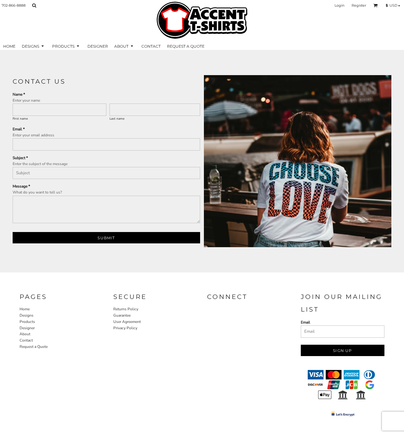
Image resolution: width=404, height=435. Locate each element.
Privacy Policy (125, 328)
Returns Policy (125, 309)
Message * (21, 186)
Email (305, 322)
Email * (19, 129)
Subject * (20, 157)
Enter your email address (33, 135)
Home (25, 309)
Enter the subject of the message (40, 163)
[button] (34, 5)
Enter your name (26, 100)
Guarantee (122, 315)
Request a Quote (34, 346)
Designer (27, 328)
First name (20, 118)
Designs (26, 315)
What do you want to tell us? (37, 192)
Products (27, 321)
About (25, 334)
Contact (26, 340)
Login (339, 5)
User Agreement (127, 321)
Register (359, 5)
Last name (117, 118)
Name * (19, 94)
